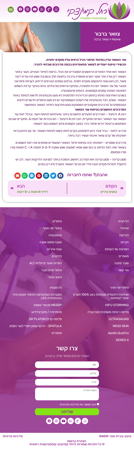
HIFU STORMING (117, 305)
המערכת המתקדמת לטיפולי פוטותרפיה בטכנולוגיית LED (37, 296)
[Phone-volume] (49, 9)
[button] (11, 10)
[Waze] (56, 9)
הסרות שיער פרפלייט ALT (45, 263)
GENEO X (122, 340)
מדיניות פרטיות (13, 436)
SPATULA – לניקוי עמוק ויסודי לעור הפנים (35, 326)
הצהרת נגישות (76, 441)
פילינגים (57, 256)
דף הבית (123, 221)
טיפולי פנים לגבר (51, 270)
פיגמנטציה (55, 235)
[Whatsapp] (42, 9)
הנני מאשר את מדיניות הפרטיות (78, 404)
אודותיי (124, 228)
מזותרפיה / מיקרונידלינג (46, 312)
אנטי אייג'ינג (54, 249)
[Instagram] (27, 9)
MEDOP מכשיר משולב (47, 305)
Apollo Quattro (118, 333)
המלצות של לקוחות (117, 249)
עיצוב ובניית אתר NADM (115, 436)
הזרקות (124, 235)
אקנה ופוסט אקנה (50, 242)
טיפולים (57, 221)
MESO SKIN (121, 326)
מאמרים (124, 256)
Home (116, 39)
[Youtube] (35, 9)
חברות (125, 242)
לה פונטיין (56, 287)
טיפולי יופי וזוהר (52, 228)
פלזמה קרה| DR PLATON (45, 319)
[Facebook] (20, 9)
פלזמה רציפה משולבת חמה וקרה (108, 312)
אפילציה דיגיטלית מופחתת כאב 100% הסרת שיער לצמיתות (101, 296)
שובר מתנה (121, 263)
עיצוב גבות (55, 277)
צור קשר (123, 270)
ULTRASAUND (119, 319)
